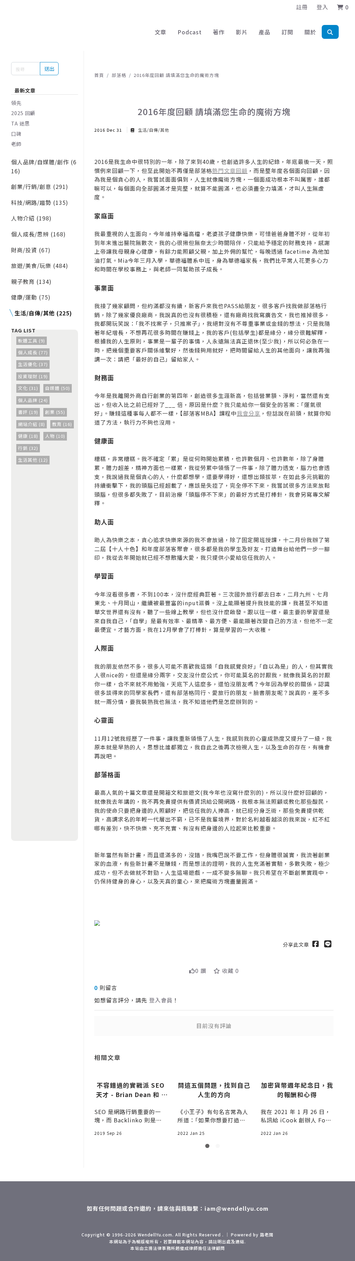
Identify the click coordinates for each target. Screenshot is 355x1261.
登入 (322, 7)
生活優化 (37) (33, 364)
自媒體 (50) (57, 388)
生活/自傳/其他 (153, 130)
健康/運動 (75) (31, 297)
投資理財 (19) (33, 376)
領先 (16, 102)
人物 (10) (55, 436)
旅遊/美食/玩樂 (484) (39, 265)
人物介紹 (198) (31, 218)
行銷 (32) (28, 448)
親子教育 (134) (31, 281)
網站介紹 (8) (31, 424)
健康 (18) (28, 436)
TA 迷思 (20, 123)
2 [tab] (219, 1147)
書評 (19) (28, 412)
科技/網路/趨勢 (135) (39, 202)
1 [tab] (208, 1147)
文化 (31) (28, 388)
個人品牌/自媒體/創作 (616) (44, 166)
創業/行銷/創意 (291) (39, 186)
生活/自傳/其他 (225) (43, 313)
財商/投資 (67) (31, 250)
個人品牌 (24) (33, 400)
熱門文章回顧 (230, 170)
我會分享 (248, 413)
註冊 (302, 7)
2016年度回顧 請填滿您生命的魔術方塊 (176, 75)
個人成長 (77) (33, 352)
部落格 (119, 75)
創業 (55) (55, 412)
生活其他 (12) (33, 459)
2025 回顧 (23, 112)
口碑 (16, 133)
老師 (16, 143)
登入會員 (161, 1000)
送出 (49, 68)
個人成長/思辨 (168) (38, 234)
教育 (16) (62, 424)
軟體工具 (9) (31, 340)
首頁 (99, 75)
